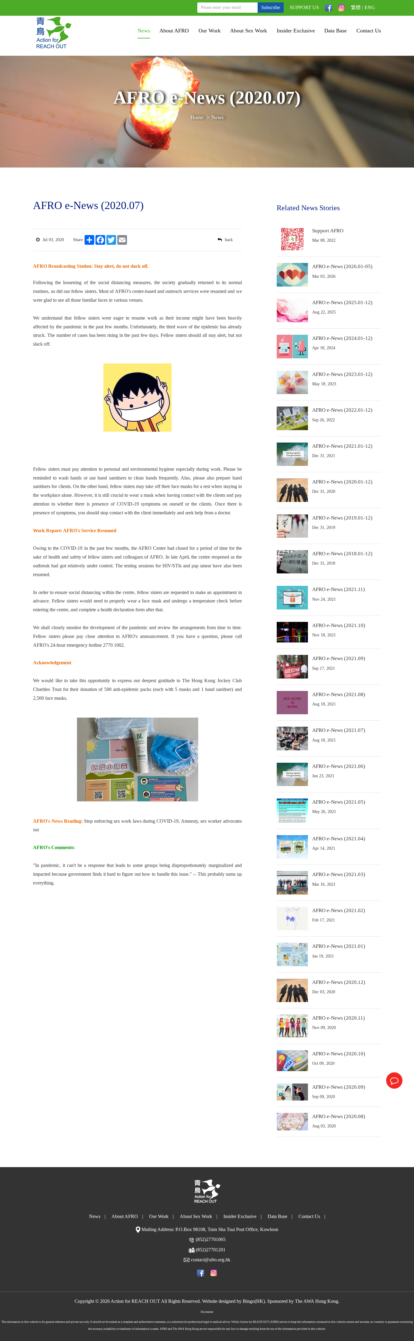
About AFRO (174, 31)
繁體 (356, 7)
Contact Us (368, 31)
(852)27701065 (210, 1239)
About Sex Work (248, 31)
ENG (370, 7)
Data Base (335, 31)
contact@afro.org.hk (210, 1259)
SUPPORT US (304, 7)
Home (197, 117)
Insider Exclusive (296, 31)
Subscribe (270, 7)
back (229, 239)
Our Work (210, 31)
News (144, 31)
